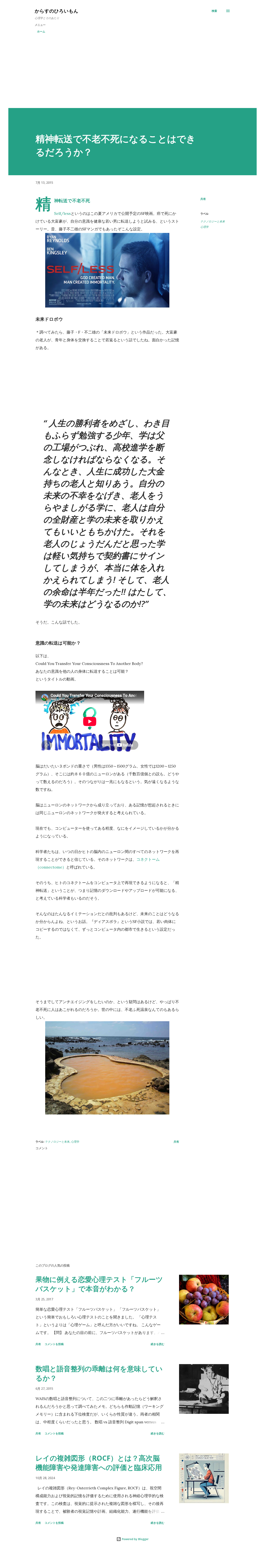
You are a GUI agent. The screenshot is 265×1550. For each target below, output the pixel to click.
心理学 (204, 227)
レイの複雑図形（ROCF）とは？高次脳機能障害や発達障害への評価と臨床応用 (99, 1462)
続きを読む (157, 1344)
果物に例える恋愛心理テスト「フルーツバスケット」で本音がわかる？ (99, 1284)
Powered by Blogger (135, 1539)
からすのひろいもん (56, 11)
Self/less (62, 213)
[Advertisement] (132, 71)
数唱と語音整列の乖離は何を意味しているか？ (99, 1373)
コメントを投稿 (54, 1344)
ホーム (41, 31)
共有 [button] (203, 199)
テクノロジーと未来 (212, 221)
